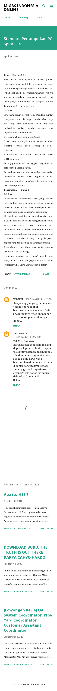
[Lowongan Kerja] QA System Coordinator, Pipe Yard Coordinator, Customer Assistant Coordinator (28, 620)
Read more (46, 528)
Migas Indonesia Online (21, 7)
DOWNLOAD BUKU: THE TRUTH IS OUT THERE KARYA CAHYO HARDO (25, 552)
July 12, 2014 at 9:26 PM (28, 336)
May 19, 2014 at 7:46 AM (39, 298)
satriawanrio (20, 333)
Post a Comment (24, 591)
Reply (17, 325)
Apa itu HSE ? (16, 494)
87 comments (22, 528)
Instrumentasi (22, 274)
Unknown (18, 298)
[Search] (44, 6)
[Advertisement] (28, 453)
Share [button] (45, 274)
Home (7, 17)
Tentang (23, 17)
